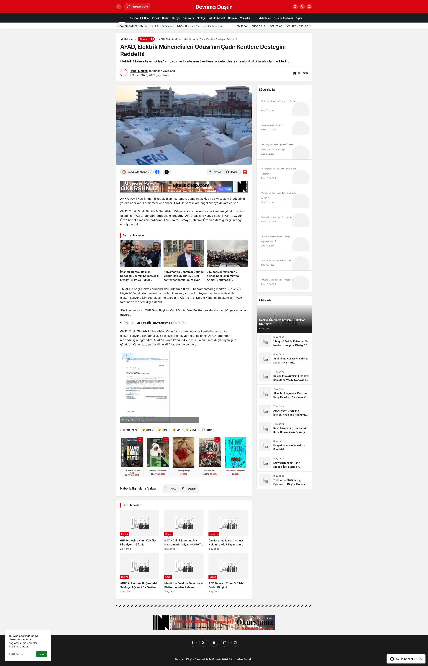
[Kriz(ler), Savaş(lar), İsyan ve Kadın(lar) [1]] (284, 105)
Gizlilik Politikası (16, 654)
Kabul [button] (41, 654)
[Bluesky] (235, 643)
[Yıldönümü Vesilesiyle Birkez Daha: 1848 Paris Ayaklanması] (284, 358)
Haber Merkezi (139, 70)
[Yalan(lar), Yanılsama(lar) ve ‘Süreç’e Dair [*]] (284, 197)
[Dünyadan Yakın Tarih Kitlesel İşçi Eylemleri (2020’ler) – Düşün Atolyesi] (284, 462)
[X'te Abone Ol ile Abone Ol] (167, 172)
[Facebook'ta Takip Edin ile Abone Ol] (157, 172)
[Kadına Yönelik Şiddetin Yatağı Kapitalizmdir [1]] (284, 240)
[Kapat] (420, 658)
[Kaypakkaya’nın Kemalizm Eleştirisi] (284, 445)
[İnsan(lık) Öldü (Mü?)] (284, 127)
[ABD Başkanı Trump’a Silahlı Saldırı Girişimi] (228, 573)
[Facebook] (193, 643)
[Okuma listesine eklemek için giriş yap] (245, 172)
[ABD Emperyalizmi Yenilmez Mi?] (284, 262)
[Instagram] (225, 643)
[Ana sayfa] (121, 18)
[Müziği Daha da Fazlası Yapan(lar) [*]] (284, 281)
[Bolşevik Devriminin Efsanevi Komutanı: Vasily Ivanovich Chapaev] (284, 376)
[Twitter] (203, 643)
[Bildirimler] (309, 6)
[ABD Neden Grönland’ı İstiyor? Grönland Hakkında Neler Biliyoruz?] (284, 410)
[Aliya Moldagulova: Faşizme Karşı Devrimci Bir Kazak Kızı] (284, 393)
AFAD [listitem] (170, 488)
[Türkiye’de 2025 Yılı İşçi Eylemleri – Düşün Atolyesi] (284, 480)
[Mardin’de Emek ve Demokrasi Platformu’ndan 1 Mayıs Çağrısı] (183, 573)
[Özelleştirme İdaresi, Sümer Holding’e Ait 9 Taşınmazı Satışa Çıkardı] (228, 530)
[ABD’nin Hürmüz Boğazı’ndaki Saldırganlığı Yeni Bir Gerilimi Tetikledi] (139, 573)
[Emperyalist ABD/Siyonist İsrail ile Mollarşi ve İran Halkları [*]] (284, 148)
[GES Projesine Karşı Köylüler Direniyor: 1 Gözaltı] (139, 530)
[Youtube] (214, 643)
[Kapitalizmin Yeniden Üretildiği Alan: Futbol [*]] (284, 173)
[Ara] (295, 6)
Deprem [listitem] (189, 488)
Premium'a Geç (140, 6)
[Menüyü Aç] (119, 6)
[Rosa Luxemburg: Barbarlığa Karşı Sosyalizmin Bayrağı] (284, 428)
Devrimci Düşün (214, 7)
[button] (302, 6)
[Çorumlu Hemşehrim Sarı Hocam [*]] (284, 218)
